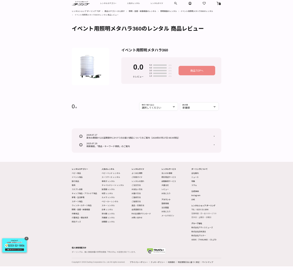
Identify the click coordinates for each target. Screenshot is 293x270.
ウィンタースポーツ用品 (82, 205)
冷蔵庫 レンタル (108, 217)
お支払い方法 (137, 189)
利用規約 (171, 262)
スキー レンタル (108, 205)
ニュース (195, 177)
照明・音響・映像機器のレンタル (142, 11)
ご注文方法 (136, 185)
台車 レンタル (107, 209)
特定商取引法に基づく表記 (189, 262)
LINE (193, 199)
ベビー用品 (76, 173)
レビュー (165, 189)
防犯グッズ (76, 221)
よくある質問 (137, 173)
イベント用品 (77, 177)
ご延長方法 (136, 201)
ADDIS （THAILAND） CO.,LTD (203, 239)
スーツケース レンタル (111, 177)
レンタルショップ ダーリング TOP (86, 11)
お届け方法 (136, 193)
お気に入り (165, 193)
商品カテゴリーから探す (115, 11)
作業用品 (75, 213)
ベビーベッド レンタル (111, 173)
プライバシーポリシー (139, 262)
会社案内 (195, 173)
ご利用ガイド (137, 177)
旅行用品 (75, 181)
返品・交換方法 (138, 205)
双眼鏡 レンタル (108, 221)
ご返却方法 (136, 197)
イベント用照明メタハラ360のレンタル (197, 11)
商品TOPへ (196, 70)
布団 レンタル (107, 193)
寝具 (73, 185)
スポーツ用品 (77, 201)
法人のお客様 (166, 173)
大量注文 (165, 185)
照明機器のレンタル (168, 11)
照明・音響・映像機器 (81, 209)
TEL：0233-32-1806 (199, 209)
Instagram (195, 195)
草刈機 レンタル (108, 213)
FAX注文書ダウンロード (141, 213)
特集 (193, 181)
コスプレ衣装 (77, 189)
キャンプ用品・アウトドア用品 (84, 193)
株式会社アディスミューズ (202, 227)
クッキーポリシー (158, 262)
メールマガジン (167, 215)
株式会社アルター (198, 235)
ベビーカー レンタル (110, 201)
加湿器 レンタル (108, 189)
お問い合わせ (137, 217)
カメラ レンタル (108, 197)
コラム (194, 185)
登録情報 (165, 203)
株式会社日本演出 (198, 231)
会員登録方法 (137, 209)
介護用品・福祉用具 (80, 217)
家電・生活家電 (78, 197)
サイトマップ (207, 262)
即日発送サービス (168, 177)
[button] (218, 3)
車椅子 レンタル (108, 181)
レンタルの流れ (138, 181)
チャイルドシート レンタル (113, 185)
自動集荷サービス (168, 181)
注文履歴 (165, 207)
